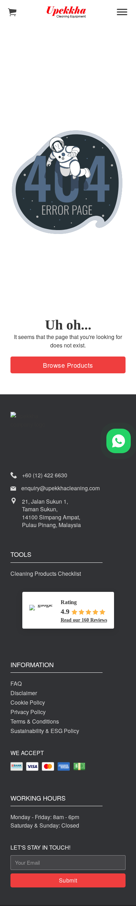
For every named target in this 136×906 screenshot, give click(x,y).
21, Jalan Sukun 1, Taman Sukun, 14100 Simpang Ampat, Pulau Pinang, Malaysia (51, 513)
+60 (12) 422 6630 (44, 475)
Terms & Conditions (34, 721)
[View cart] (12, 12)
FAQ (16, 683)
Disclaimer (23, 693)
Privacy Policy (28, 712)
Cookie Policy (27, 702)
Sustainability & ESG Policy (44, 731)
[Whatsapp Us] (118, 441)
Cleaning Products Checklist (45, 573)
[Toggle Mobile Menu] (122, 12)
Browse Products (68, 364)
